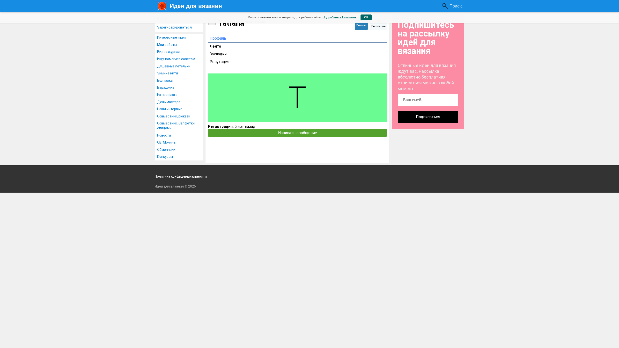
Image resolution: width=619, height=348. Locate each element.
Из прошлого (167, 95)
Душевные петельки (173, 66)
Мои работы (167, 45)
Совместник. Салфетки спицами (176, 125)
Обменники (166, 150)
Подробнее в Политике (339, 17)
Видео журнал (168, 52)
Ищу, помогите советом (176, 59)
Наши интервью (170, 109)
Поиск (455, 5)
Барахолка (165, 87)
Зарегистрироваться (174, 27)
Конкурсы (165, 157)
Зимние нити (167, 73)
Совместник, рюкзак (173, 116)
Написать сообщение (297, 132)
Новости (164, 135)
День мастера (168, 102)
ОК (366, 17)
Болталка (165, 80)
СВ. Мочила (166, 142)
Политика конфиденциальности (181, 176)
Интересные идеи (171, 37)
